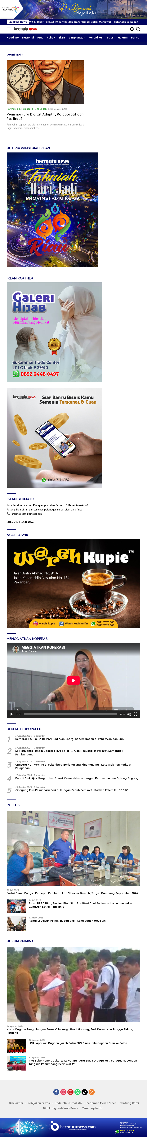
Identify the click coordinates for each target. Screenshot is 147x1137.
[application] (73, 680)
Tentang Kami (129, 1103)
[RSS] (92, 1092)
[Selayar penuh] (135, 714)
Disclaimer (16, 1103)
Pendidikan (40, 109)
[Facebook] (56, 1092)
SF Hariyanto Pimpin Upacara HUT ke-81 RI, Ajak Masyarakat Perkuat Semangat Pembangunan (69, 752)
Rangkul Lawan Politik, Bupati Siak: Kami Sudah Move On (67, 920)
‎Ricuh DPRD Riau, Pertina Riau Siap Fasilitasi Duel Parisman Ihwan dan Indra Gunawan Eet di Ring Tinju (80, 905)
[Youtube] (70, 1092)
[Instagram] (63, 1092)
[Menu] (9, 29)
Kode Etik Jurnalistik (68, 1103)
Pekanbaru (27, 109)
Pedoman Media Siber (101, 1103)
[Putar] (12, 714)
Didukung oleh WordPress (60, 1108)
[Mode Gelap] (132, 29)
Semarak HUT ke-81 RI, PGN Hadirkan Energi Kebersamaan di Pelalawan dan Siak (69, 739)
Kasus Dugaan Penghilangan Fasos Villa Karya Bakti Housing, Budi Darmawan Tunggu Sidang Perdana (70, 1031)
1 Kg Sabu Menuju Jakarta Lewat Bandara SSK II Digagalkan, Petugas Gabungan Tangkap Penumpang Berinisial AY (83, 1062)
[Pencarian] (138, 29)
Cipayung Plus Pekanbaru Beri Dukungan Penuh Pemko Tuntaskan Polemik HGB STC (71, 790)
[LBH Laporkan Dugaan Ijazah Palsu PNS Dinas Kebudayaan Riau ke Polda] (16, 1046)
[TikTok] (85, 1092)
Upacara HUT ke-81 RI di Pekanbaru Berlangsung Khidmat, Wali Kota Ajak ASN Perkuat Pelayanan (73, 766)
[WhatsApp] (77, 1092)
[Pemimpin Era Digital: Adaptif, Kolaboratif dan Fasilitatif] (45, 82)
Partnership (13, 109)
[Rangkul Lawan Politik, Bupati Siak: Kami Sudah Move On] (16, 923)
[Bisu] (129, 714)
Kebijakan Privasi (39, 1103)
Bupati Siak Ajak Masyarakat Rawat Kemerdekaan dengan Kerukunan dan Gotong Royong (76, 778)
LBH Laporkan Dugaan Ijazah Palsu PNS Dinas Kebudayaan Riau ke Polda (78, 1043)
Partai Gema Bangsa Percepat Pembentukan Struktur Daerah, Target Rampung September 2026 (72, 893)
